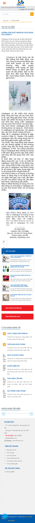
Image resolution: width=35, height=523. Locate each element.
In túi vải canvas (11, 455)
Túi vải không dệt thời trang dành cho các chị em (19, 266)
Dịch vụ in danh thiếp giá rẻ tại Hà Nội (20, 276)
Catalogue (10, 57)
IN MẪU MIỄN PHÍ (13, 366)
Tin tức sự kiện (15, 20)
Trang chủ (5, 20)
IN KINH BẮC (21, 7)
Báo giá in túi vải (11, 450)
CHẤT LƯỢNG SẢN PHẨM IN (17, 333)
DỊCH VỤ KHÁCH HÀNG (15, 355)
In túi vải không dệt (12, 463)
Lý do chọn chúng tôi (10, 327)
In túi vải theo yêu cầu (13, 458)
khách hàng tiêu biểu (11, 408)
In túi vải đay (10, 452)
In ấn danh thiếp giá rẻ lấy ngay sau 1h (21, 295)
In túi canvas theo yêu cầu (14, 461)
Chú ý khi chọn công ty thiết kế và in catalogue (20, 256)
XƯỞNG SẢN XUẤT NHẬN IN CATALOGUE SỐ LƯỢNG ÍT (16, 22)
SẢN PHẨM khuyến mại (14, 308)
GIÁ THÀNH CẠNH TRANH (16, 391)
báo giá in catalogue (15, 223)
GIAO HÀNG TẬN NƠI (14, 378)
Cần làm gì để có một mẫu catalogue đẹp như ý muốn (19, 285)
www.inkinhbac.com (18, 440)
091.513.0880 (29, 9)
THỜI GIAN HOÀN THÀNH (16, 344)
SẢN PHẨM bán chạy (13, 316)
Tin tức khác (10, 251)
